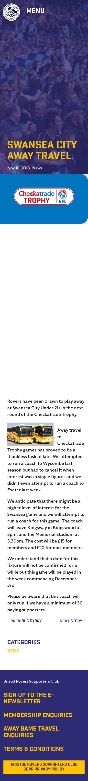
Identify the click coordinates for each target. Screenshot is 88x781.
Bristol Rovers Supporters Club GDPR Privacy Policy (44, 767)
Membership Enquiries (37, 715)
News (37, 168)
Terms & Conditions (33, 749)
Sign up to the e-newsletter (28, 699)
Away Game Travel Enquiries (31, 732)
